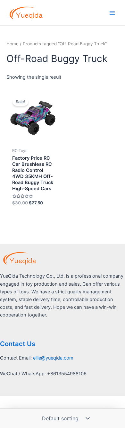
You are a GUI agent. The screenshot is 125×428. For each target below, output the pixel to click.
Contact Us (17, 344)
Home (12, 43)
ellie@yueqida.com (53, 358)
